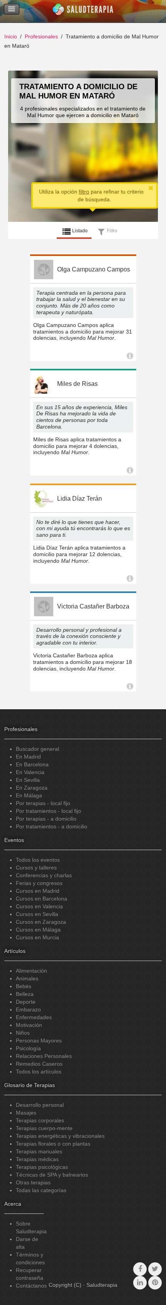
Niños (23, 1033)
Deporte (26, 1002)
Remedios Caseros (39, 1064)
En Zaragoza (31, 788)
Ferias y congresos (39, 883)
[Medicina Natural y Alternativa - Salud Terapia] (83, 11)
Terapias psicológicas (42, 1167)
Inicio (10, 36)
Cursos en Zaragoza (41, 922)
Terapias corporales (40, 1120)
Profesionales (41, 36)
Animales (27, 978)
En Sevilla (28, 780)
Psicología (28, 1048)
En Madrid (28, 757)
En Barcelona (32, 764)
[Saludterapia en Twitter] (155, 1269)
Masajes (26, 1113)
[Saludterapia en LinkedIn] (140, 1282)
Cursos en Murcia (37, 937)
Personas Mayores (39, 1040)
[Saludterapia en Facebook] (140, 1269)
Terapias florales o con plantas (53, 1144)
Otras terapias (33, 1182)
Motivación (29, 1025)
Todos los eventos (38, 860)
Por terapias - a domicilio (46, 819)
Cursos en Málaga (38, 929)
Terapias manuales (39, 1151)
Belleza (25, 994)
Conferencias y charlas (44, 875)
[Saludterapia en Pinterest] (155, 1282)
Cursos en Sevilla (37, 914)
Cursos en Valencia (39, 906)
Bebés (23, 986)
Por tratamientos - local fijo (48, 811)
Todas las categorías (41, 1190)
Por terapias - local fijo (43, 803)
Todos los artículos (38, 1071)
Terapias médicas (37, 1159)
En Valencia (30, 772)
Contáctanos (31, 1286)
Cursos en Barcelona (41, 898)
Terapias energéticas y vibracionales (60, 1136)
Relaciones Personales (44, 1056)
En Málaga (29, 795)
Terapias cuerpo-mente (44, 1128)
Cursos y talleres (36, 867)
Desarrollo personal (40, 1105)
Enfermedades (34, 1017)
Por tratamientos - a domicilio (51, 826)
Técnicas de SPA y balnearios (52, 1175)
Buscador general (37, 749)
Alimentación (31, 971)
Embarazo (28, 1009)
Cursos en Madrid (37, 891)
